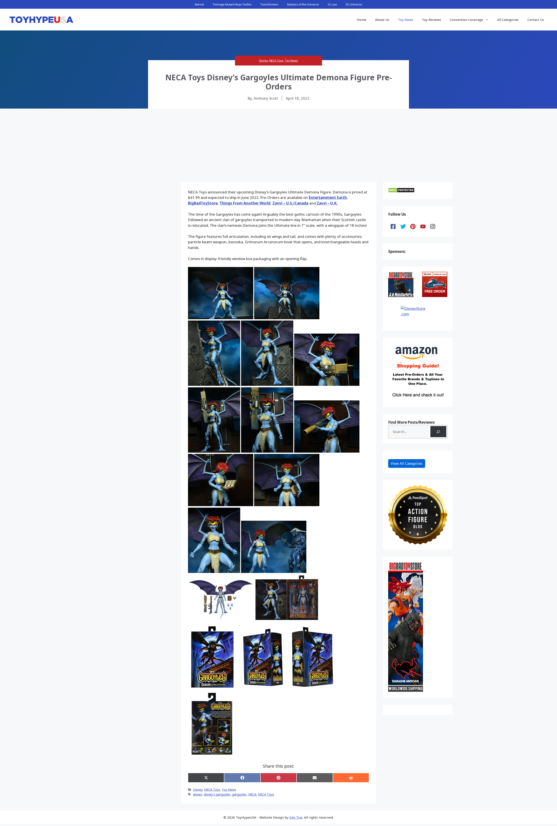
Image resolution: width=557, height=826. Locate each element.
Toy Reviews (431, 19)
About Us (382, 19)
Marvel (199, 4)
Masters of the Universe (303, 4)
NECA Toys (276, 60)
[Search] (438, 431)
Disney (263, 60)
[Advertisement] (278, 141)
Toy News (405, 19)
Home (361, 19)
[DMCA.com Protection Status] (401, 191)
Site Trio (295, 817)
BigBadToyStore (203, 203)
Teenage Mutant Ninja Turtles (232, 4)
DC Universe (354, 4)
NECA (252, 794)
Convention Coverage (466, 19)
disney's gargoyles (217, 794)
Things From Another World (245, 203)
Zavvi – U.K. (327, 203)
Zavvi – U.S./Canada (290, 203)
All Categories (508, 19)
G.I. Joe (332, 4)
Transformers (269, 4)
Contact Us (535, 19)
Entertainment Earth (328, 197)
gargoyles (239, 794)
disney (197, 794)
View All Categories (407, 463)
